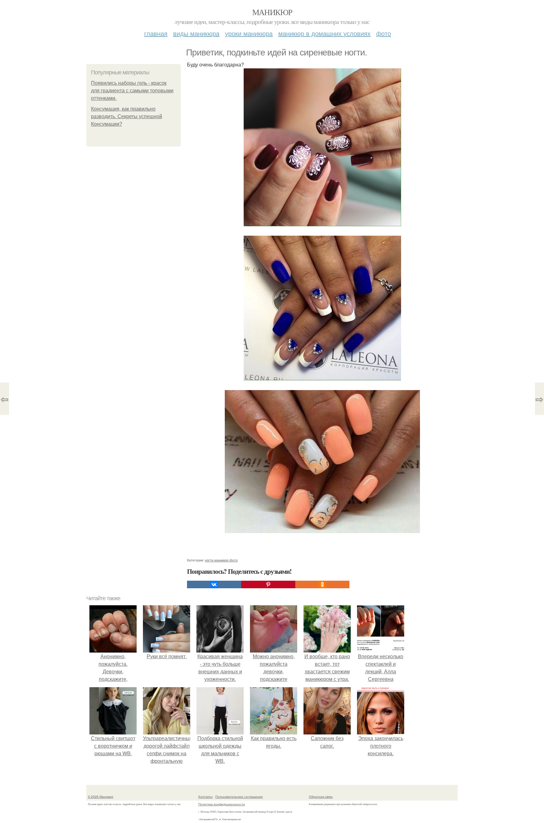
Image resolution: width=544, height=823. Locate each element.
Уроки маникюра (249, 33)
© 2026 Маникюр (100, 796)
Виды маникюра (196, 33)
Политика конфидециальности (221, 804)
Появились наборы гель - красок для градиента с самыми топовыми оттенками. (132, 90)
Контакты (205, 796)
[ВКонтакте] (214, 584)
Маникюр (272, 12)
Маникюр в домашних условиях (324, 33)
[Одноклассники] (322, 584)
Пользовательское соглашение (239, 796)
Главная (155, 33)
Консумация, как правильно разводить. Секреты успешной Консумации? (126, 116)
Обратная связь (321, 796)
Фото (383, 33)
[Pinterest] (268, 584)
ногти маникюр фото (221, 559)
